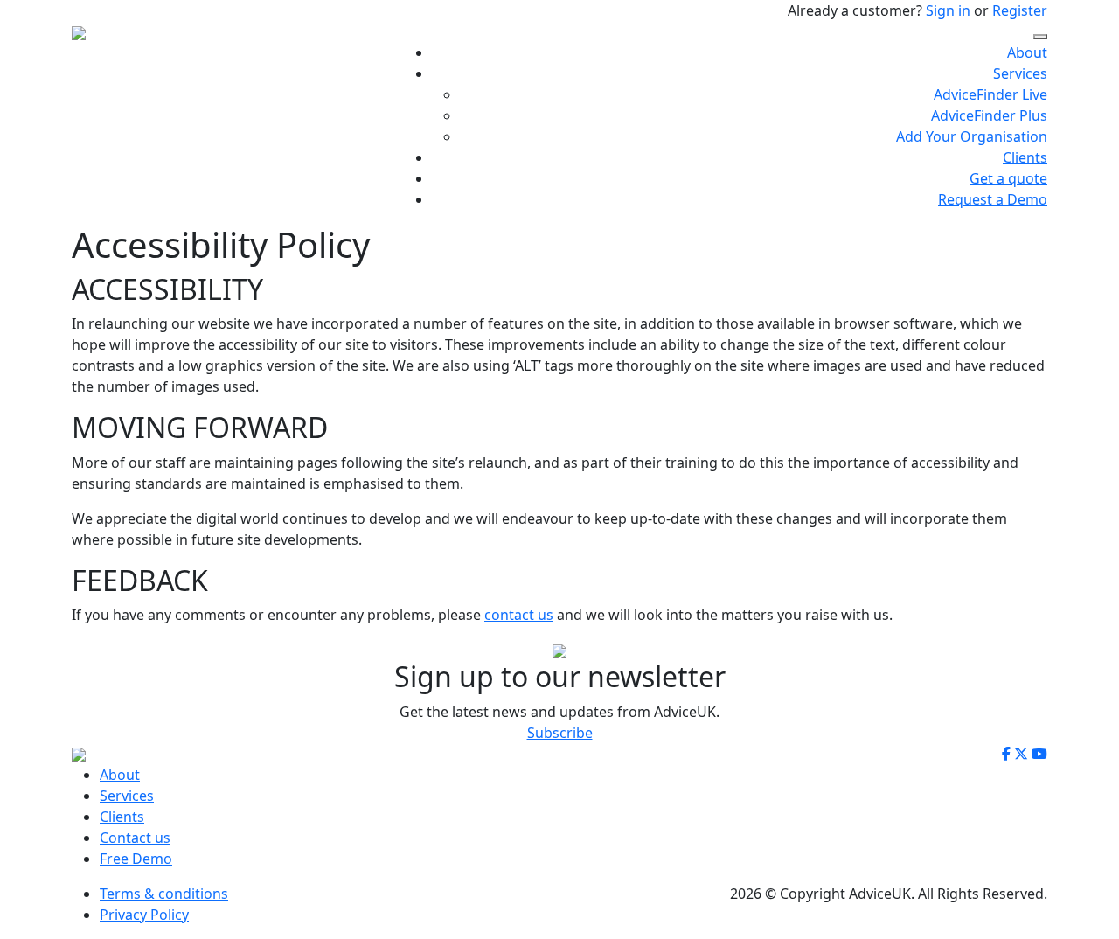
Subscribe (560, 732)
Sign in (948, 10)
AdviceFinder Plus (989, 115)
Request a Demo (992, 199)
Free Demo (136, 858)
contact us (518, 614)
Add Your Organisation (971, 136)
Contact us (135, 837)
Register (1019, 10)
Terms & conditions (164, 893)
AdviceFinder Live (990, 94)
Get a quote (1008, 178)
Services (1020, 73)
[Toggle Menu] (1040, 36)
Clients (1025, 157)
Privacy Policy (144, 914)
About (1027, 52)
